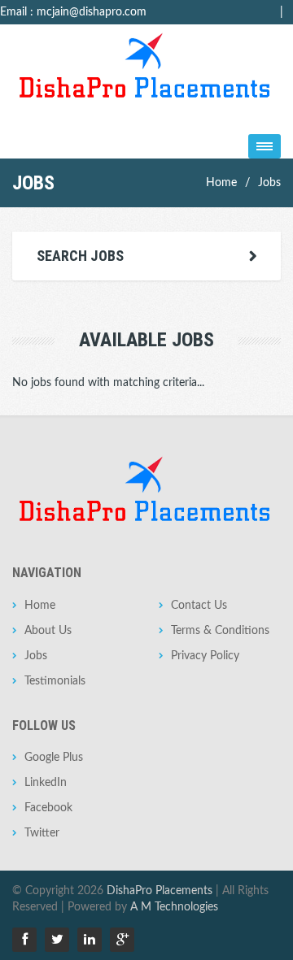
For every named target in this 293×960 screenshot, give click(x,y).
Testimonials (54, 681)
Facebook (48, 808)
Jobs (269, 183)
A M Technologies (174, 907)
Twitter (41, 833)
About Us (48, 630)
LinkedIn (45, 782)
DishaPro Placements (159, 891)
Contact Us (199, 605)
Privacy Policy (205, 656)
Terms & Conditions (220, 630)
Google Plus (53, 757)
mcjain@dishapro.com (91, 12)
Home (221, 183)
